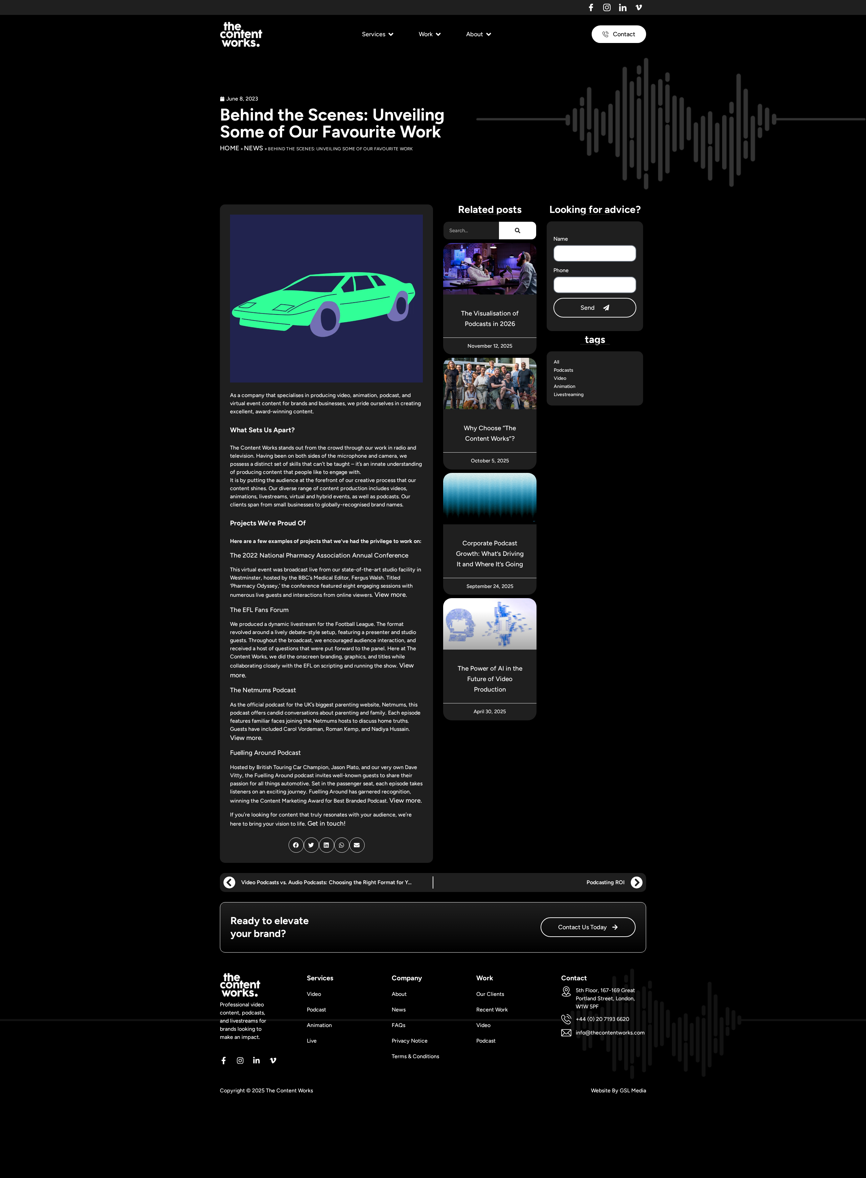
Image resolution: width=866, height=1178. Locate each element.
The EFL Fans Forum (259, 610)
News (253, 148)
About (399, 994)
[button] (378, 34)
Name (560, 239)
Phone (561, 270)
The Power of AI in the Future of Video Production (490, 678)
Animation (564, 386)
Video (560, 378)
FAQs (398, 1025)
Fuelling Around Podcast (265, 753)
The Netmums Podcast (263, 690)
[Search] (517, 230)
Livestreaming (569, 394)
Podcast (316, 1009)
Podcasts (563, 370)
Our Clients (490, 994)
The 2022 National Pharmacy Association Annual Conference (319, 555)
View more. (390, 594)
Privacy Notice (410, 1041)
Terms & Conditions (415, 1056)
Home (229, 148)
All (556, 362)
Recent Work (492, 1009)
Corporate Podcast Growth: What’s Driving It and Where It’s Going (490, 553)
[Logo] (591, 7)
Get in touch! (326, 823)
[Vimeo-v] (638, 7)
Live (312, 1041)
